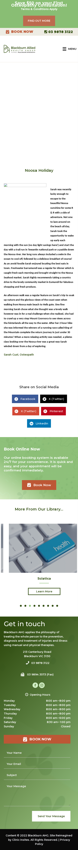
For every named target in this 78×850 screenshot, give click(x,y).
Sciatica (39, 578)
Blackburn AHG (38, 835)
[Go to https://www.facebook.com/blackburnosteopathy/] (35, 685)
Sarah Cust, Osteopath (19, 354)
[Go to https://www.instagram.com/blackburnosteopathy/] (42, 685)
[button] (39, 21)
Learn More (39, 591)
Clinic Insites (20, 839)
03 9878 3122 (60, 32)
